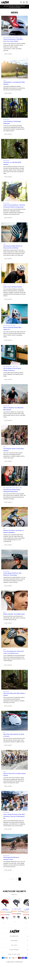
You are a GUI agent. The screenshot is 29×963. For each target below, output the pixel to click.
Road (13, 37)
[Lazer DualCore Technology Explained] (14, 108)
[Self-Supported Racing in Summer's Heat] (14, 844)
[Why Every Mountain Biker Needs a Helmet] (14, 680)
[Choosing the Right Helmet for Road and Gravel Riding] (14, 232)
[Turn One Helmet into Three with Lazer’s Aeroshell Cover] (14, 638)
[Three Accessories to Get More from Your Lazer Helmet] (14, 25)
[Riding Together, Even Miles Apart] (14, 600)
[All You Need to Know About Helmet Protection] (14, 355)
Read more (8, 53)
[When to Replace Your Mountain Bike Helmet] (14, 394)
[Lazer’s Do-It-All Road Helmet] (14, 273)
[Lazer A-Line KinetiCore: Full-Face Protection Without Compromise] (14, 191)
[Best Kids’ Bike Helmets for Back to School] (14, 720)
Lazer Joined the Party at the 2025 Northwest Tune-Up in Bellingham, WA (14, 816)
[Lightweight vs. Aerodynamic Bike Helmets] (14, 68)
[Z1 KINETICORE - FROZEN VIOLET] (18, 917)
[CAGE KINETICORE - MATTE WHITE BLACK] (25, 918)
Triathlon (17, 37)
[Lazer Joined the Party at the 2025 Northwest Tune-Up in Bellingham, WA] (14, 801)
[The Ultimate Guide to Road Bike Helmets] (14, 435)
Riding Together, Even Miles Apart (14, 614)
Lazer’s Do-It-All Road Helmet (12, 287)
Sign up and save (14, 954)
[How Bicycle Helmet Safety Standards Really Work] (14, 476)
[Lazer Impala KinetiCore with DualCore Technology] (14, 559)
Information (14, 936)
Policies (14, 945)
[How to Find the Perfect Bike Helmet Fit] (14, 314)
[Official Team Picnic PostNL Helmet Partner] (14, 760)
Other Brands (14, 949)
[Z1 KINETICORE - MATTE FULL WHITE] (14, 917)
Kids (4, 37)
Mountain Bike (9, 37)
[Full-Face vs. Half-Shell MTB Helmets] (14, 149)
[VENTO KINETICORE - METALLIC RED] (3, 918)
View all (14, 894)
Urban (21, 37)
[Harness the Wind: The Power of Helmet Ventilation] (14, 517)
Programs (14, 940)
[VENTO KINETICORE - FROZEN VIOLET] (7, 918)
